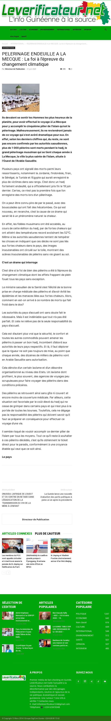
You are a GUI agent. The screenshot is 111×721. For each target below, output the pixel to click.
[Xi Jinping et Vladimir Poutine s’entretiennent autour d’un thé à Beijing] (61, 545)
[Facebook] (5, 75)
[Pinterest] (18, 75)
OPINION (87, 29)
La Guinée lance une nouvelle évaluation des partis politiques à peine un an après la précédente (56, 497)
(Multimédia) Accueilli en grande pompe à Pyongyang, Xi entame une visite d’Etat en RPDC (36, 561)
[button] (105, 29)
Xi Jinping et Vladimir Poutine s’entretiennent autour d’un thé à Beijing (61, 558)
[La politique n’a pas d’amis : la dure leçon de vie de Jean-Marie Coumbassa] (8, 648)
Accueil (5, 43)
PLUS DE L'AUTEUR (47, 533)
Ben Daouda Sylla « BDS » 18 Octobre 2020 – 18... (61, 615)
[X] (11, 75)
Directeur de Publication (15, 69)
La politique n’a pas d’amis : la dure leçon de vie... (24, 648)
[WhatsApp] (25, 75)
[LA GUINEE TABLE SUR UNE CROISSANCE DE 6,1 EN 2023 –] (45, 629)
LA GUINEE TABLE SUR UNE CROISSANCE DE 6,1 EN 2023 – (62, 629)
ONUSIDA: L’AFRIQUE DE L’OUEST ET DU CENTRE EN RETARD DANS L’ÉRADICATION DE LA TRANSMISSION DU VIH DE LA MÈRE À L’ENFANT (18, 500)
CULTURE (23, 29)
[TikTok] (98, 681)
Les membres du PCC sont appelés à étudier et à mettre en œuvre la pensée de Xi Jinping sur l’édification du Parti (12, 561)
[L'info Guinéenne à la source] (55, 13)
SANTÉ (23, 36)
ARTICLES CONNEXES (17, 533)
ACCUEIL (13, 29)
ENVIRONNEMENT (47, 29)
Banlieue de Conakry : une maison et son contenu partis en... (61, 643)
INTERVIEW (77, 29)
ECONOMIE (33, 29)
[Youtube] (105, 681)
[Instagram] (85, 681)
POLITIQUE (14, 36)
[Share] (91, 681)
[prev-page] (4, 573)
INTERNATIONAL (63, 29)
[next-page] (8, 573)
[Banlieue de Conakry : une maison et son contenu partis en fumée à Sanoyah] (45, 643)
